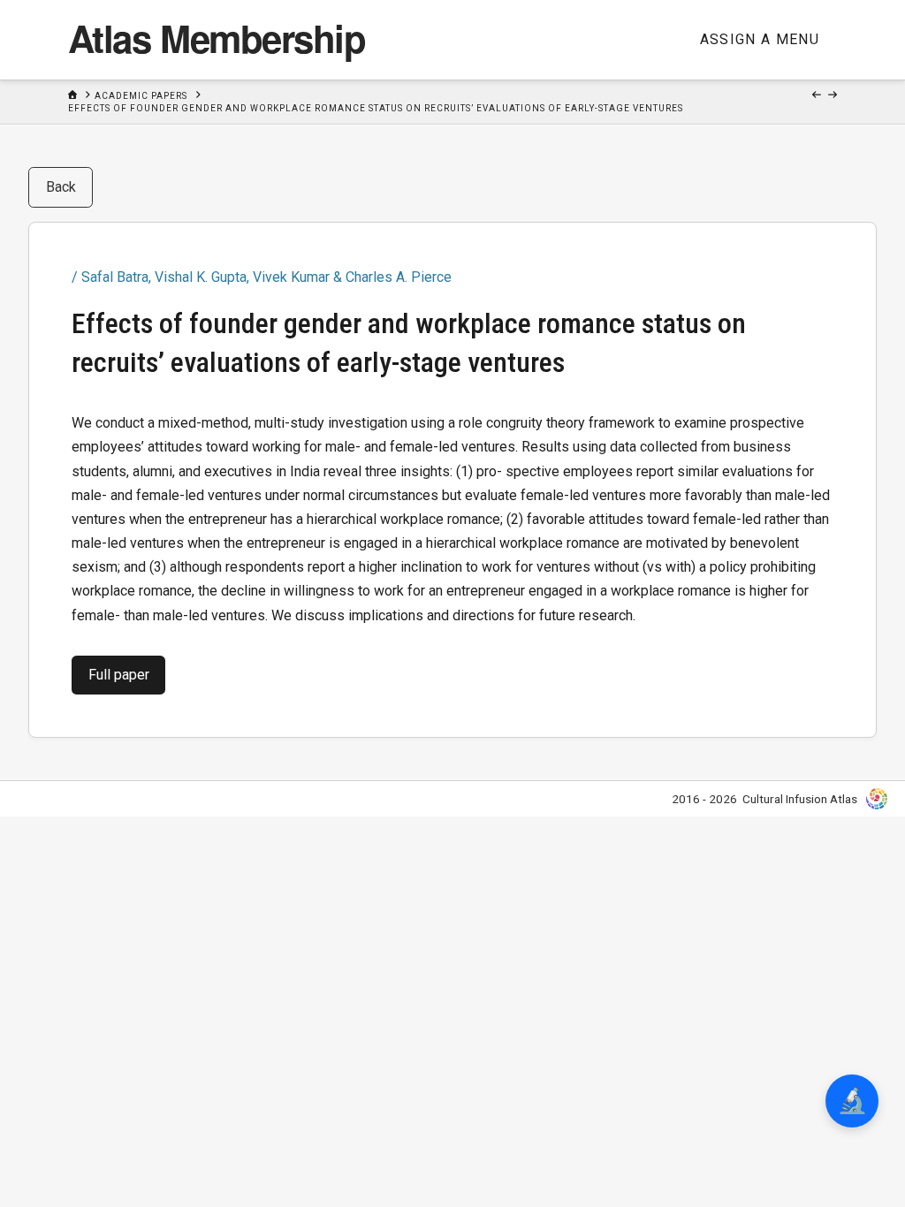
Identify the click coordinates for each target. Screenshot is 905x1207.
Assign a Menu (760, 39)
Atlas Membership (216, 38)
